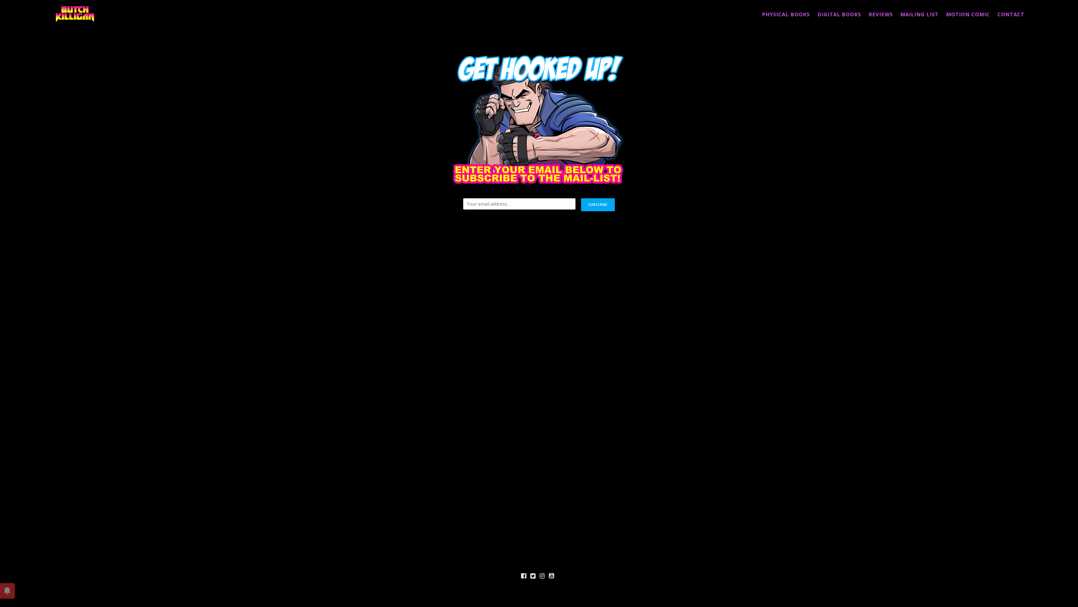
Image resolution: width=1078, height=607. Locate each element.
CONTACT (1010, 14)
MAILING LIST (919, 14)
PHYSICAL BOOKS (786, 14)
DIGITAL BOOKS (839, 14)
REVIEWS (881, 14)
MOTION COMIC (968, 14)
